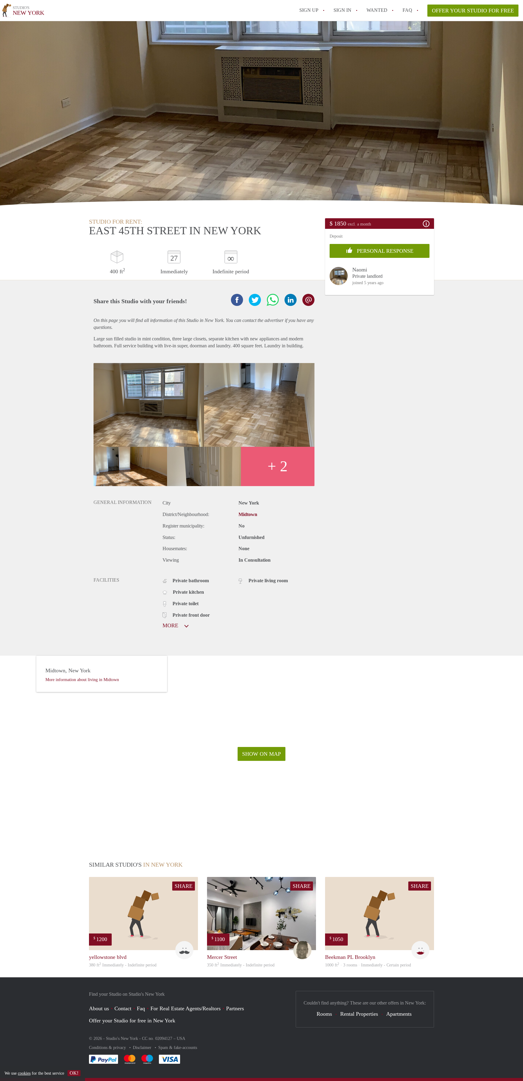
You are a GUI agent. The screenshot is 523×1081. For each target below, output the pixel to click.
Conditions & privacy (108, 1047)
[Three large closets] (204, 466)
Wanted (377, 10)
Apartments (399, 1014)
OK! (74, 1073)
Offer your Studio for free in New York (132, 1021)
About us (99, 1008)
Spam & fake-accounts (177, 1047)
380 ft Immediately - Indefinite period (122, 965)
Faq (141, 1008)
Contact (122, 1008)
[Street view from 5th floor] (149, 405)
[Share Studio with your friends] (237, 300)
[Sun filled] (130, 466)
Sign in (342, 10)
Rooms (324, 1014)
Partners (235, 1008)
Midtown (247, 514)
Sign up (308, 10)
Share (183, 886)
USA (181, 1038)
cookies (24, 1073)
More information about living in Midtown (82, 679)
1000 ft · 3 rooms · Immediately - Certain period (368, 965)
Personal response (384, 251)
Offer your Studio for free (473, 11)
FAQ (407, 10)
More (171, 625)
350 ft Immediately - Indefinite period (241, 965)
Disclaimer (143, 1047)
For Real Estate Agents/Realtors (185, 1008)
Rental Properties (359, 1014)
